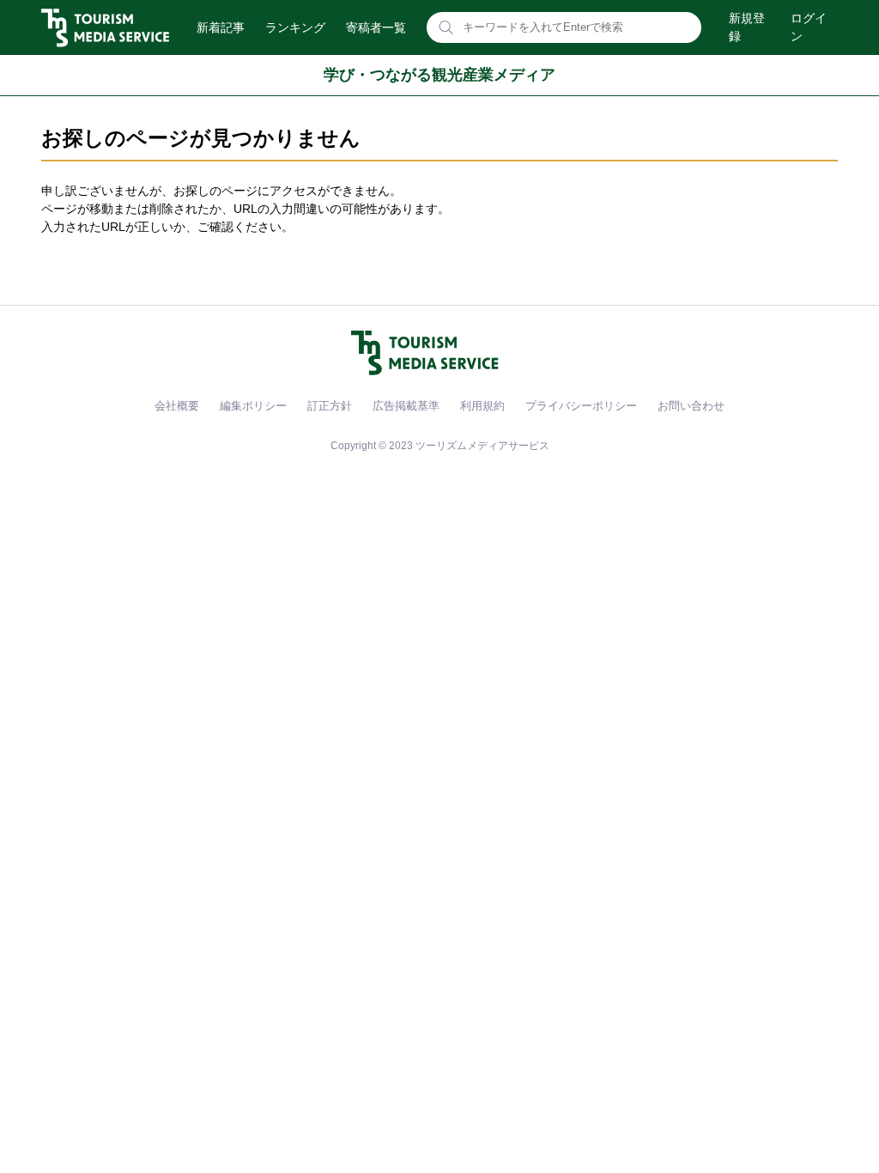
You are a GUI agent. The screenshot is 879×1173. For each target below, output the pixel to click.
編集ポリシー (253, 405)
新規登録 (747, 27)
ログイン (809, 27)
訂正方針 (329, 405)
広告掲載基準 (406, 405)
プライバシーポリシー (581, 405)
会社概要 (177, 405)
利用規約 (482, 405)
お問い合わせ (691, 405)
